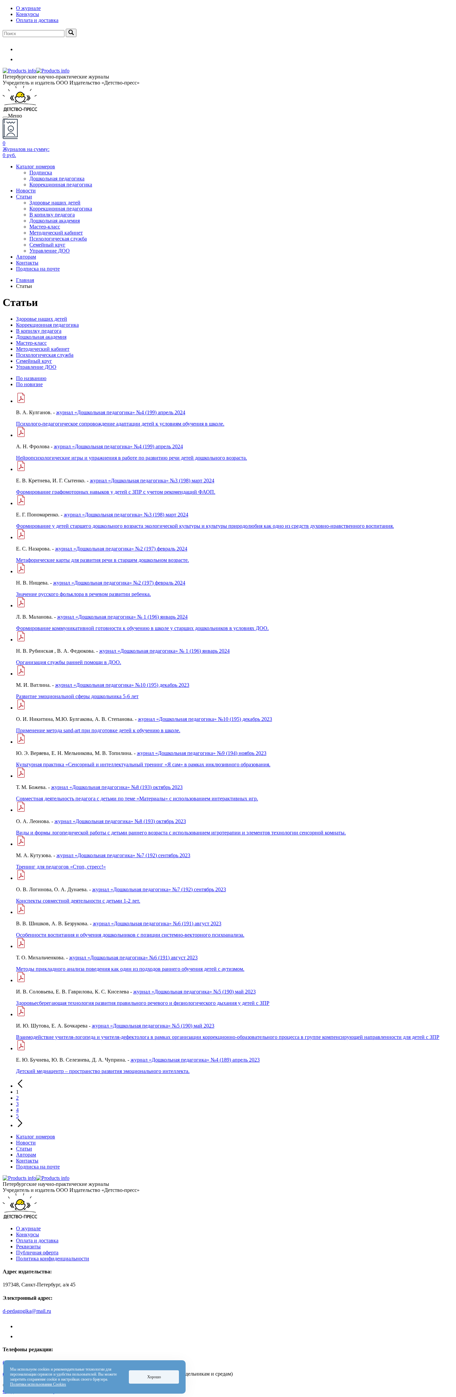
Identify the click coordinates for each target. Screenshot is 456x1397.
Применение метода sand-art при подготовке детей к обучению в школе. (98, 730)
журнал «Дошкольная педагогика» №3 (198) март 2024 (152, 480)
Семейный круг (47, 245)
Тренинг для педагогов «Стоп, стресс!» (61, 867)
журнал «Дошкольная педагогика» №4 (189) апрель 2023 (195, 1060)
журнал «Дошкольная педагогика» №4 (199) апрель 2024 (120, 412)
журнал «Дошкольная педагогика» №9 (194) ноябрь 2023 (201, 753)
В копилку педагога (52, 214)
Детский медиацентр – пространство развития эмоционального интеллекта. (103, 1071)
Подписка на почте (38, 269)
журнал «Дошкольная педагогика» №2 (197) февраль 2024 (121, 549)
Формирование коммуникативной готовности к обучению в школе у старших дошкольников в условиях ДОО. (142, 628)
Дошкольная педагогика (56, 178)
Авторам (26, 257)
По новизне (29, 384)
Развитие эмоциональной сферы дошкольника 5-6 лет (77, 696)
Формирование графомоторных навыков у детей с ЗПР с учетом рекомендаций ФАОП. (115, 492)
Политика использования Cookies (38, 1384)
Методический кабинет (56, 233)
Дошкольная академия (54, 220)
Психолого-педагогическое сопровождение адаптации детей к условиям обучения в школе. (120, 424)
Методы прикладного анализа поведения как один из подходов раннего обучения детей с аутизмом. (130, 969)
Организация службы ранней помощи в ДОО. (68, 662)
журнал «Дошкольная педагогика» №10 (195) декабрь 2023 (122, 685)
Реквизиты (28, 1246)
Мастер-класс (44, 226)
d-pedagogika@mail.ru (27, 1311)
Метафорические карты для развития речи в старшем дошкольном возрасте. (102, 560)
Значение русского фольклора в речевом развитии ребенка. (83, 594)
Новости (26, 190)
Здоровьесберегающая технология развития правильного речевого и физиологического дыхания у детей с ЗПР (142, 1003)
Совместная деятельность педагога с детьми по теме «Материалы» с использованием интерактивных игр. (137, 798)
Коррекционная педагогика (60, 184)
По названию (31, 378)
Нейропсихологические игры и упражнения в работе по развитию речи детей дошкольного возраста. (131, 458)
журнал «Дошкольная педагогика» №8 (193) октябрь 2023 (117, 787)
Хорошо (154, 1377)
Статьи (24, 196)
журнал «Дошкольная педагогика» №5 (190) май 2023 (194, 991)
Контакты (27, 263)
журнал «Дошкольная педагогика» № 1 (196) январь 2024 (122, 617)
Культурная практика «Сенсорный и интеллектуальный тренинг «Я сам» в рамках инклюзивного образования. (143, 764)
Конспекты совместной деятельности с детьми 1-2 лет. (78, 901)
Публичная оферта (37, 1252)
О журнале (28, 8)
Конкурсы (27, 14)
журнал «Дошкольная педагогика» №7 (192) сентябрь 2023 (123, 855)
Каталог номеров (35, 166)
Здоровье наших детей (54, 202)
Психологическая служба (58, 239)
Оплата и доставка (37, 20)
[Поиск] (71, 33)
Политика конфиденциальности (52, 1258)
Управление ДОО (49, 251)
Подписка (40, 172)
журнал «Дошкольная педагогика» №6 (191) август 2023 (157, 923)
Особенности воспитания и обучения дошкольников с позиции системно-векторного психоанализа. (130, 935)
